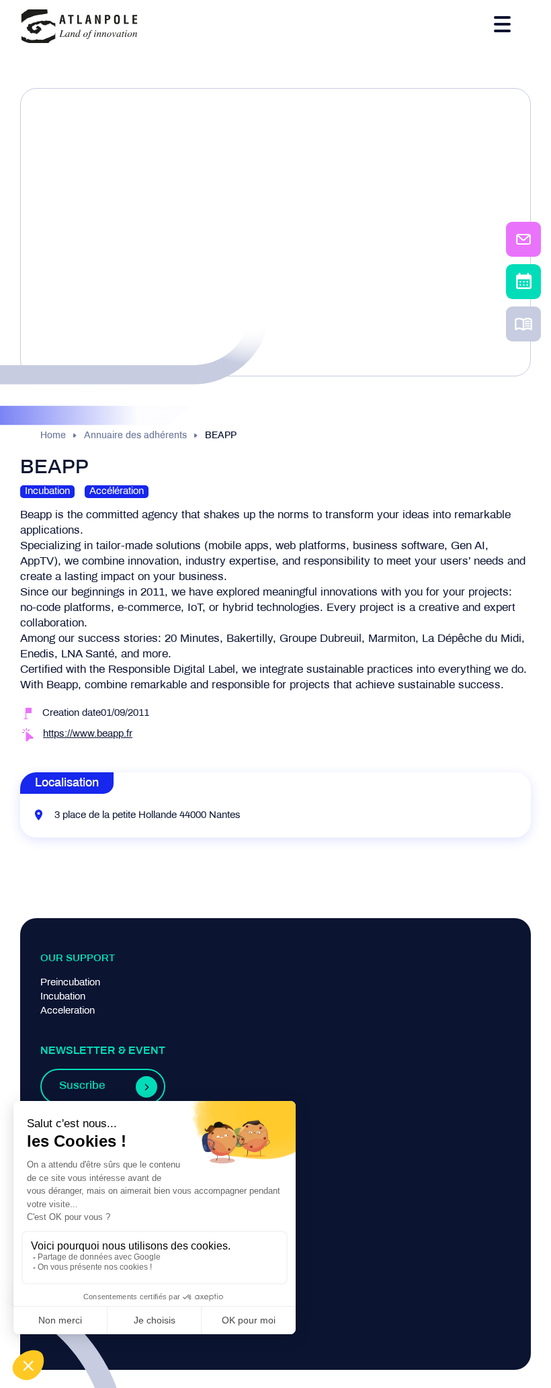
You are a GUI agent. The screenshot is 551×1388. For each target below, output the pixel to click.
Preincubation (70, 982)
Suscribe (82, 1086)
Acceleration (67, 1011)
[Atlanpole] (79, 27)
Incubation (62, 997)
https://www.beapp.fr (87, 734)
